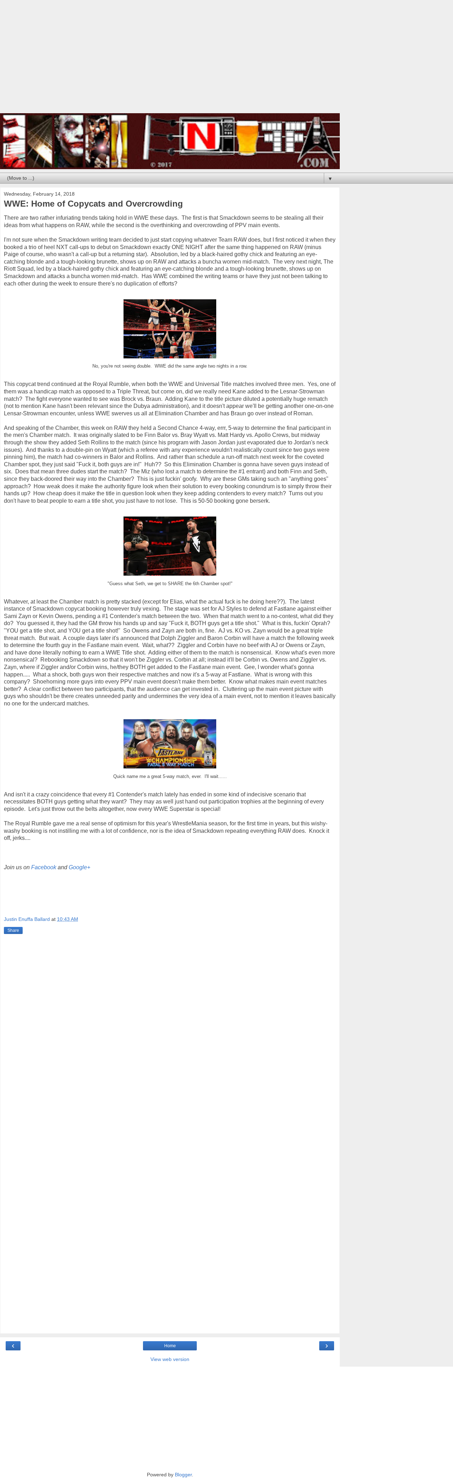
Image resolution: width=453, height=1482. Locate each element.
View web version (169, 1359)
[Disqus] (170, 1040)
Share (13, 930)
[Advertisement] (170, 60)
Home (170, 1345)
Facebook (44, 867)
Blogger (183, 1474)
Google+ (79, 867)
